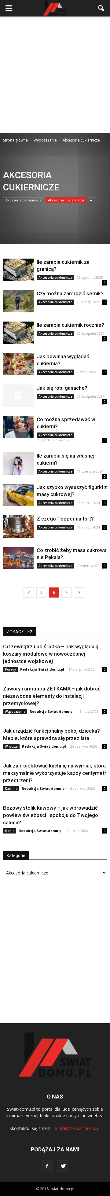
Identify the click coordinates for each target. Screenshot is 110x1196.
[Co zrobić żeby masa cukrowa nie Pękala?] (18, 558)
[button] (101, 8)
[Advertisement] (55, 75)
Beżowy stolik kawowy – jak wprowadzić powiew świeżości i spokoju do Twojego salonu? (50, 815)
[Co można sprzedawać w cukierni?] (18, 427)
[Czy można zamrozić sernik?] (18, 301)
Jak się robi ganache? (62, 388)
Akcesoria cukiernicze (66, 200)
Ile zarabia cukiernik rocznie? (70, 325)
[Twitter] (63, 1166)
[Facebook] (47, 1166)
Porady (10, 669)
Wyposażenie (15, 711)
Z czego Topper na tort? (65, 519)
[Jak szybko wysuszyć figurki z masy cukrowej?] (18, 495)
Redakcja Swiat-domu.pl (42, 669)
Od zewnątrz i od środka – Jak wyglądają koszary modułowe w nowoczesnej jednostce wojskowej (50, 653)
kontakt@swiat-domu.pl (77, 1128)
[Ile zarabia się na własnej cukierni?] (18, 463)
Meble (9, 831)
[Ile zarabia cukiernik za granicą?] (18, 270)
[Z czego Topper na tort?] (18, 526)
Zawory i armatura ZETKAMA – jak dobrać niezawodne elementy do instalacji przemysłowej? (52, 696)
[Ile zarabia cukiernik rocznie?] (18, 333)
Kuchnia (11, 788)
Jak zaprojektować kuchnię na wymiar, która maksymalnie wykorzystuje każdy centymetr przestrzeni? (54, 773)
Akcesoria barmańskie (24, 200)
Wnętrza (11, 746)
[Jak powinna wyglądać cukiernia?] (18, 364)
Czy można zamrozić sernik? (70, 293)
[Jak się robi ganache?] (18, 396)
